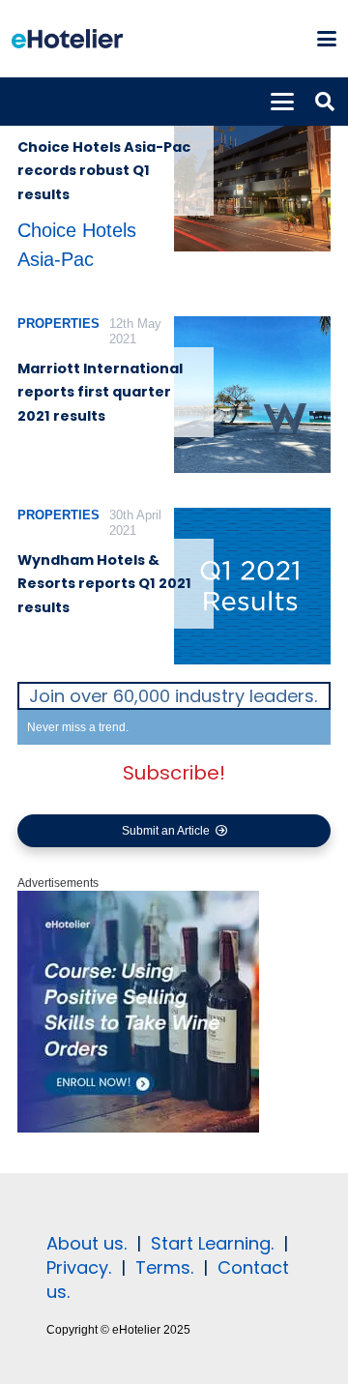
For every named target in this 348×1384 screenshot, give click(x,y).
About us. (86, 1243)
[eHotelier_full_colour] (67, 38)
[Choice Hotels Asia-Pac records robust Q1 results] (252, 173)
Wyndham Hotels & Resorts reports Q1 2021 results (104, 583)
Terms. (164, 1267)
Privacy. (78, 1267)
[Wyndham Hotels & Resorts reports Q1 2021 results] (252, 586)
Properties (58, 323)
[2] (138, 1128)
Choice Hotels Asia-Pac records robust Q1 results (103, 170)
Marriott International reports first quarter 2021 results (100, 392)
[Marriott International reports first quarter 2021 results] (252, 394)
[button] (326, 38)
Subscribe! (174, 772)
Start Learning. (210, 1243)
